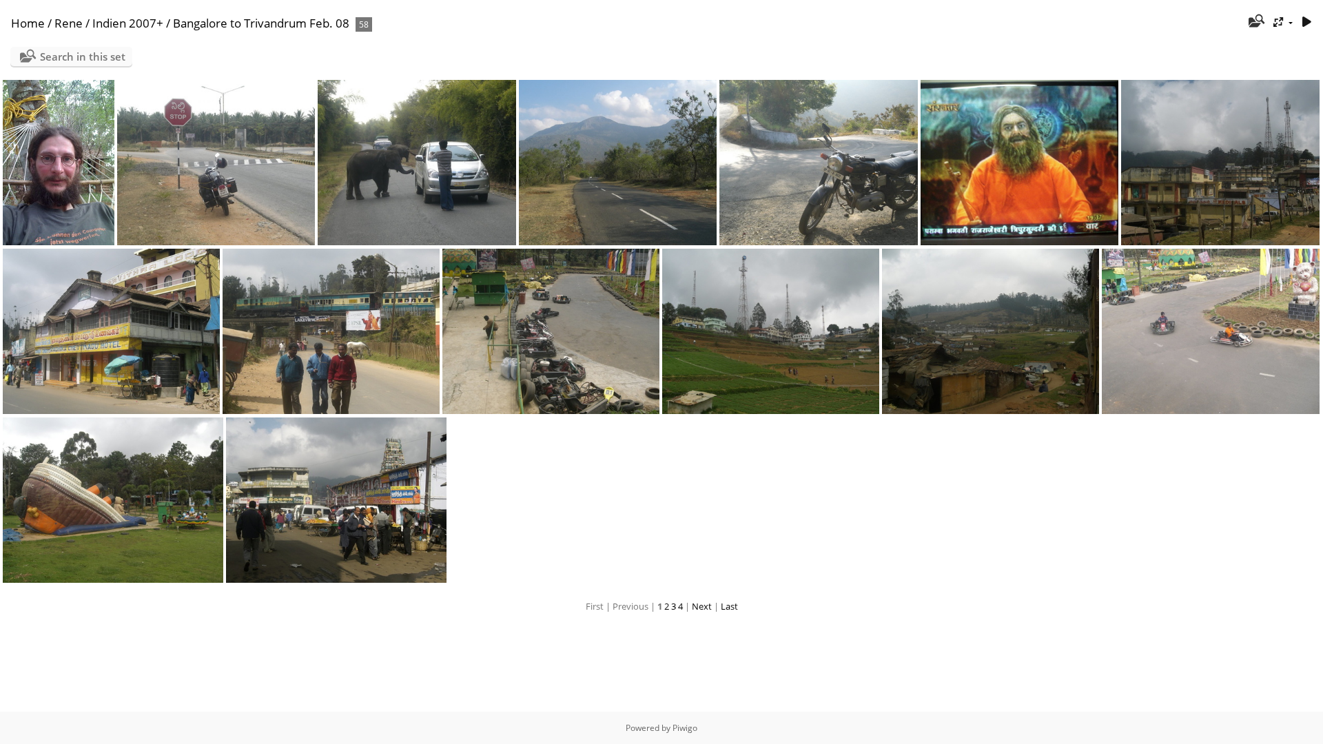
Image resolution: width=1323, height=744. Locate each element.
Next (702, 606)
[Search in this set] (1256, 22)
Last (729, 606)
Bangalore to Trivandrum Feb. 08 (261, 23)
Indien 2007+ (127, 23)
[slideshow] (1306, 22)
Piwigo (685, 728)
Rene (68, 23)
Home (28, 23)
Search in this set (82, 56)
